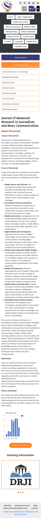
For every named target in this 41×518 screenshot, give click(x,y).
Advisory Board (20, 58)
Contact (34, 508)
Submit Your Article (20, 22)
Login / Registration (25, 17)
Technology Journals (9, 109)
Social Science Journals (10, 104)
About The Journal (12, 27)
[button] (18, 492)
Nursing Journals (8, 88)
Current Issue (28, 37)
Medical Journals (8, 83)
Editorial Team (30, 27)
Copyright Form (21, 46)
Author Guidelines (28, 32)
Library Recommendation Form (15, 508)
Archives (8, 41)
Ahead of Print (13, 37)
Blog (35, 506)
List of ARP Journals (20, 65)
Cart (33, 8)
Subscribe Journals (22, 506)
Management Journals (10, 77)
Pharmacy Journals (9, 93)
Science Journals (8, 99)
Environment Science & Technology (15, 72)
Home (10, 17)
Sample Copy (31, 41)
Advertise (7, 506)
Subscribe (19, 41)
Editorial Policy (11, 32)
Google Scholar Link (20, 445)
